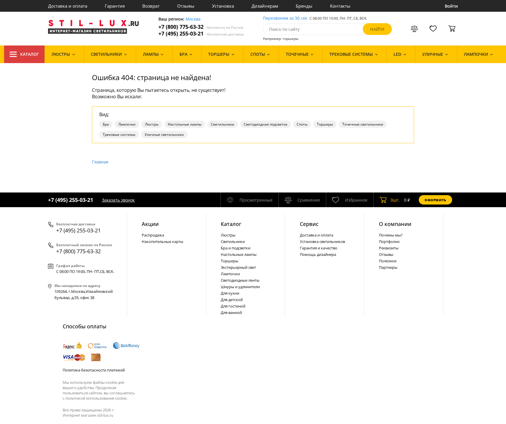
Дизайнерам (265, 6)
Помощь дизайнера (318, 254)
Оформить (435, 200)
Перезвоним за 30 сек (285, 18)
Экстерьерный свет (238, 267)
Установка (223, 6)
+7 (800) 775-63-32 (200, 26)
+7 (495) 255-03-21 (201, 33)
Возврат (151, 6)
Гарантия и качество (318, 248)
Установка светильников (322, 241)
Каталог (29, 54)
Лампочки (127, 124)
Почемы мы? (391, 235)
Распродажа (153, 235)
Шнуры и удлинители (240, 286)
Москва (193, 19)
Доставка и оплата (67, 6)
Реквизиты (389, 248)
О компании (395, 223)
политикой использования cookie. (96, 398)
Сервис (309, 223)
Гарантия (115, 6)
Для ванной (231, 312)
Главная (100, 162)
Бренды (304, 6)
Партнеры (388, 267)
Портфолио (389, 241)
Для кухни (230, 293)
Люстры (151, 124)
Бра (106, 124)
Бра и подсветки (235, 248)
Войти (451, 6)
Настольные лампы (184, 124)
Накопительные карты (162, 241)
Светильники (222, 124)
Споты (302, 124)
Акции (150, 223)
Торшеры (325, 124)
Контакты (340, 6)
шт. (395, 200)
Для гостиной (233, 306)
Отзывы (185, 6)
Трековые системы (119, 134)
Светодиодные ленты (240, 280)
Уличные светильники (164, 134)
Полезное (387, 260)
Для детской (232, 299)
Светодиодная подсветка (265, 124)
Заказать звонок (118, 200)
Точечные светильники (362, 124)
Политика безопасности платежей (94, 370)
